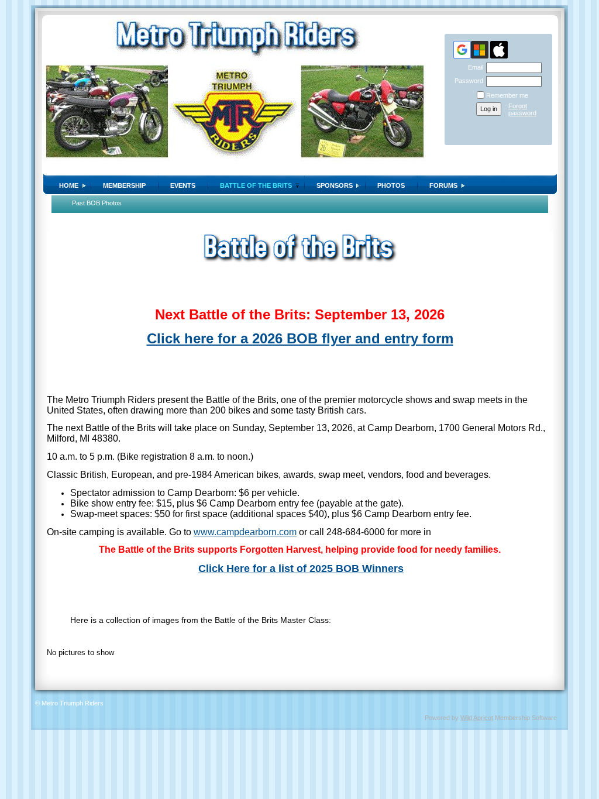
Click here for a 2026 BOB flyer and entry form (300, 338)
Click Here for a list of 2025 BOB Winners (301, 568)
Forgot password (522, 109)
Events (182, 185)
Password (466, 80)
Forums (443, 185)
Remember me (507, 95)
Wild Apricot (476, 717)
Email (473, 67)
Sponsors (334, 185)
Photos (391, 185)
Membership (124, 185)
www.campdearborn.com (245, 532)
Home (68, 185)
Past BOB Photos (97, 202)
